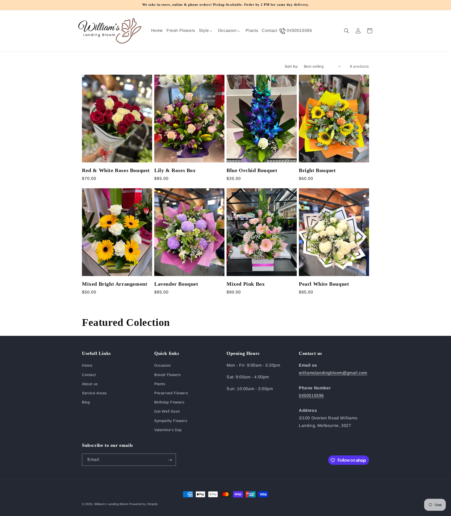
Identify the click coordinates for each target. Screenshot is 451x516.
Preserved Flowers (171, 393)
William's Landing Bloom (111, 504)
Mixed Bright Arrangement (114, 284)
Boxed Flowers (167, 375)
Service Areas (94, 393)
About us (90, 384)
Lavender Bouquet (176, 284)
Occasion (162, 365)
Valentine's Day (168, 430)
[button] (206, 31)
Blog (86, 402)
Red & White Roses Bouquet (116, 170)
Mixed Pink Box (246, 284)
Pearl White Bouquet (324, 284)
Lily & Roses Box (175, 170)
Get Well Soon (167, 411)
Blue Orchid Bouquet (252, 170)
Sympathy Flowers (170, 421)
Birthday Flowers (169, 402)
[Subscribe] (170, 460)
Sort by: (291, 66)
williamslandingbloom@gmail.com (333, 373)
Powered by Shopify (143, 504)
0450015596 (311, 395)
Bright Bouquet (317, 170)
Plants (159, 384)
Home (87, 365)
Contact (89, 375)
